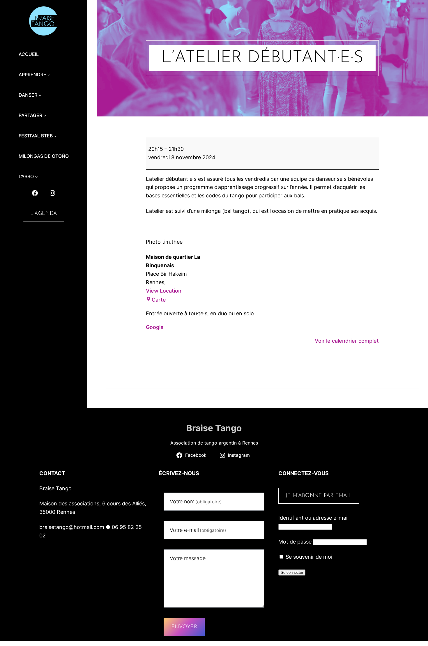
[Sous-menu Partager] (44, 115)
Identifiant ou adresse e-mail (313, 518)
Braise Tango (214, 428)
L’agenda (43, 213)
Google (155, 327)
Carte (159, 300)
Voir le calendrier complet (347, 341)
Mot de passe (295, 542)
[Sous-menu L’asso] (36, 176)
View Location (163, 291)
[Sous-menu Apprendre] (48, 74)
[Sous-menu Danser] (39, 95)
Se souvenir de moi (308, 557)
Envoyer (184, 627)
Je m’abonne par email (319, 495)
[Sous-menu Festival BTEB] (55, 135)
